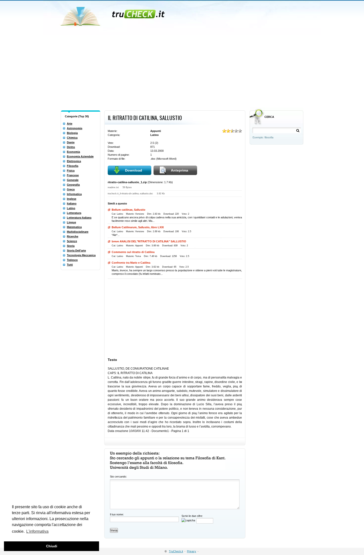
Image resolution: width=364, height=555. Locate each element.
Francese (73, 175)
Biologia (72, 132)
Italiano (72, 203)
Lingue (71, 222)
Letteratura (74, 212)
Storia (71, 245)
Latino (71, 208)
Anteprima (179, 170)
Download (133, 170)
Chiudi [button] (51, 546)
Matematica (74, 227)
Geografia (73, 184)
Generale (72, 179)
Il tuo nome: (117, 514)
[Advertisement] (182, 71)
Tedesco (72, 259)
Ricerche (72, 236)
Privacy (191, 551)
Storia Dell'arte (76, 250)
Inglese (71, 198)
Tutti (70, 264)
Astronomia (74, 128)
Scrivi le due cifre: (192, 515)
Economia (73, 151)
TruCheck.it (176, 551)
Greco (71, 189)
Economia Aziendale (80, 156)
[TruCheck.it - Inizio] (113, 15)
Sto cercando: (118, 476)
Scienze (72, 241)
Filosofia (72, 165)
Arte (69, 123)
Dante (71, 142)
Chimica (72, 137)
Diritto (71, 147)
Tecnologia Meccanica (81, 255)
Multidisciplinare (77, 231)
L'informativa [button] (37, 531)
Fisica (71, 170)
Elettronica (74, 161)
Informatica (74, 194)
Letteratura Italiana (79, 217)
